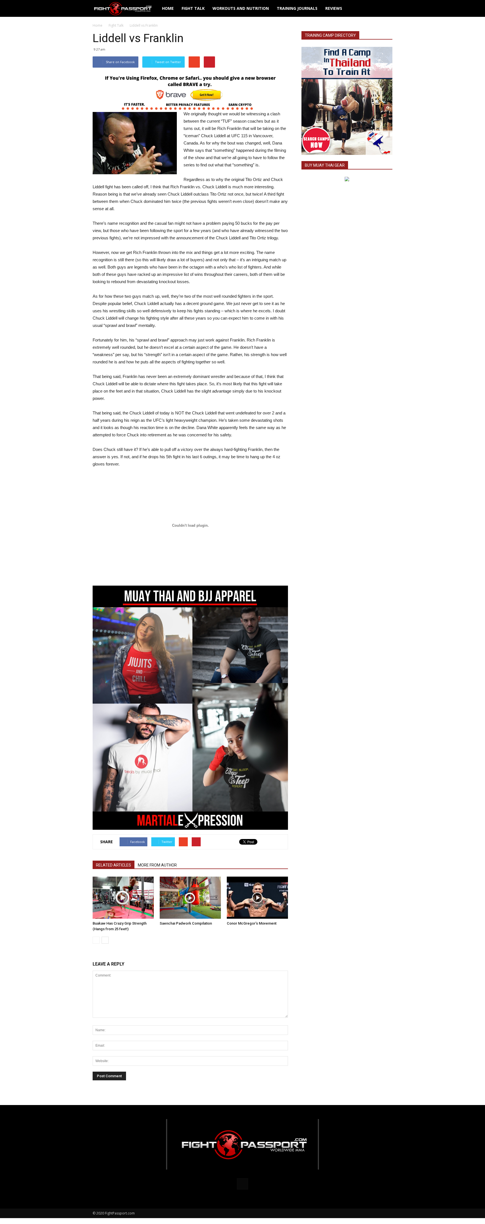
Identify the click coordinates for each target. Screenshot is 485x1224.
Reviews (333, 8)
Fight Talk (193, 8)
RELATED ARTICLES (113, 865)
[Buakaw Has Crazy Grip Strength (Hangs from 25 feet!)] (123, 898)
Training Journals (297, 8)
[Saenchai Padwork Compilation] (190, 898)
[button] (385, 8)
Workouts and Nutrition (240, 8)
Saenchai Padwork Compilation (186, 923)
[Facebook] (242, 1183)
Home (168, 8)
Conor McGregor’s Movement (251, 923)
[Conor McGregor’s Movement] (257, 898)
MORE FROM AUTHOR (157, 865)
